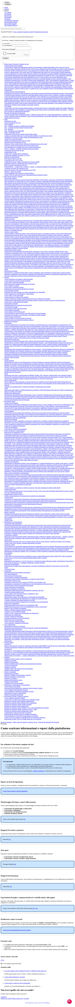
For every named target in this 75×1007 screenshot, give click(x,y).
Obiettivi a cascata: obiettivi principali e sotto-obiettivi (50, 538)
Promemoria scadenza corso (12, 580)
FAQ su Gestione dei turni (53, 224)
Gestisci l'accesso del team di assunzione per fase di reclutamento (49, 458)
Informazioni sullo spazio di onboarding (42, 445)
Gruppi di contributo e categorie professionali (46, 479)
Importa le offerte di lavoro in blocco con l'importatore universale (55, 457)
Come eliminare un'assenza (52, 245)
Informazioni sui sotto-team (23, 484)
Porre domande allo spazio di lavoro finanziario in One (32, 370)
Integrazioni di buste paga (11, 339)
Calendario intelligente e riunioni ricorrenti (32, 562)
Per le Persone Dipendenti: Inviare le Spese (22, 377)
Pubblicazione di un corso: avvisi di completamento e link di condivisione (25, 606)
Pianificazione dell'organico (12, 393)
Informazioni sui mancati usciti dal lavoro (27, 201)
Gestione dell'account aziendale (13, 65)
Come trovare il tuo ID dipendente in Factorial (45, 98)
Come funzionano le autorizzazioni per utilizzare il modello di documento (53, 422)
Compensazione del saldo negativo (45, 209)
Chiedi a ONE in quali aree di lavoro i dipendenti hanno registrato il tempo (25, 175)
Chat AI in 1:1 (31, 561)
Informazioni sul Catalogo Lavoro (14, 474)
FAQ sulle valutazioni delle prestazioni (48, 527)
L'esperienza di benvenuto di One (14, 150)
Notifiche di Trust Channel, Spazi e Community (18, 659)
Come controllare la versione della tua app (26, 109)
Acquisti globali (38, 647)
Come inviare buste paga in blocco (35, 406)
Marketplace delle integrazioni (13, 629)
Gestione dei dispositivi (11, 647)
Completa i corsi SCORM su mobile (14, 611)
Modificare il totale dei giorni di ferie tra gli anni (52, 263)
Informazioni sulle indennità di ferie (51, 240)
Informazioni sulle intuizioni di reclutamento (34, 450)
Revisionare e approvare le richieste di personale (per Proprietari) (46, 396)
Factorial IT (7, 644)
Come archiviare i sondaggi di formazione (16, 623)
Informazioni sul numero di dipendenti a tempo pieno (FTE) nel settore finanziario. (39, 368)
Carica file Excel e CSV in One (13, 160)
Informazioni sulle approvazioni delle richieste (17, 445)
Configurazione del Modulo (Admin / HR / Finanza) (33, 375)
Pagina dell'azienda (39, 444)
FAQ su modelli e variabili (45, 421)
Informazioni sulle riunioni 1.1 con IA (15, 561)
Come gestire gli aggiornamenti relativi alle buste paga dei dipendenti (38, 325)
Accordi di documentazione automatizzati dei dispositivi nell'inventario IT (45, 652)
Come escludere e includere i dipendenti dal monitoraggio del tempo (45, 181)
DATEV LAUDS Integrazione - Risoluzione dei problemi (32, 346)
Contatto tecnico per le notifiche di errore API (43, 88)
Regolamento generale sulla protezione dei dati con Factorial (39, 442)
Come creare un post (10, 556)
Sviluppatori (46, 647)
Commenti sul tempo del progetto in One (16, 168)
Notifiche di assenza (10, 667)
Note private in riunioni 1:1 (12, 562)
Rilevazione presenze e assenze (13, 176)
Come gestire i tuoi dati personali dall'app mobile (18, 108)
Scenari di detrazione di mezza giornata (34, 276)
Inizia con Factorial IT (10, 646)
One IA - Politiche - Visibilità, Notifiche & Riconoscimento (21, 149)
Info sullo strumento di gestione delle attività (47, 488)
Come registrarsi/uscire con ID (46, 184)
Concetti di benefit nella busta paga (30, 356)
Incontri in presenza (40, 561)
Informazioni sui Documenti (12, 404)
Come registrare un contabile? (22, 331)
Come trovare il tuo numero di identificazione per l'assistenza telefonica (24, 717)
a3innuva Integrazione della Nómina (38, 341)
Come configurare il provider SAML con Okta (40, 70)
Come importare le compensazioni (58, 325)
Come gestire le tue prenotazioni (13, 491)
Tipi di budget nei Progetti (11, 310)
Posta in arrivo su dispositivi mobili (49, 109)
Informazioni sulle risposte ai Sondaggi (50, 548)
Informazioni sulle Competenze (37, 536)
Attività (6, 486)
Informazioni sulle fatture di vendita (53, 390)
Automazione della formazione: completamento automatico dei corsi (24, 590)
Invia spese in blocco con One (13, 158)
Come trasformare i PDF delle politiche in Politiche (44, 409)
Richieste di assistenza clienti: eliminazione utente (18, 711)
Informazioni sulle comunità (50, 556)
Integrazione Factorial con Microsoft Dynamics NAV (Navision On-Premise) (46, 637)
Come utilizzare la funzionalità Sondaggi (16, 546)
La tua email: (6, 43)
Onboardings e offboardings (66, 646)
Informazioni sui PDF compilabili (14, 421)
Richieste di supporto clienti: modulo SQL (16, 706)
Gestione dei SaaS (52, 646)
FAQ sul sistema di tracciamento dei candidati (25, 447)
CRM (6, 388)
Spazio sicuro (8, 540)
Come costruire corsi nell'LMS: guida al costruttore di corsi (21, 593)
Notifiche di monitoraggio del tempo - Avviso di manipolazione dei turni (36, 205)
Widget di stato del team (34, 199)
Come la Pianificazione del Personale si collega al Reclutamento (51, 398)
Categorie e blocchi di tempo (56, 207)
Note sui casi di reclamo (42, 541)
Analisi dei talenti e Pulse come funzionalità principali (57, 528)
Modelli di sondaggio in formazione (14, 589)
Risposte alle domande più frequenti (14, 113)
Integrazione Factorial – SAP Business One (44, 639)
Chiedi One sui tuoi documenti (13, 139)
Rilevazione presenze (10, 178)
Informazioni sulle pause (41, 32)
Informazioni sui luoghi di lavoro (45, 75)
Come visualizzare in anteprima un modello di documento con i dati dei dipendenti (28, 424)
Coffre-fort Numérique (10, 427)
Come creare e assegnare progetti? (14, 282)
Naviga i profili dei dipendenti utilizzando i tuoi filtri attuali (25, 483)
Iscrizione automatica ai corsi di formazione (16, 618)
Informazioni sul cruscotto (11, 93)
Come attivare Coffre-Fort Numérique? (15, 429)
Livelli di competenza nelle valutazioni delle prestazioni (53, 530)
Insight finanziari (9, 360)
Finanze (6, 359)
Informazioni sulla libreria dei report (14, 514)
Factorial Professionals (37, 331)
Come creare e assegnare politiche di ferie (52, 251)
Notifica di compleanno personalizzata (15, 510)
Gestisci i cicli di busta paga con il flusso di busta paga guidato (31, 338)
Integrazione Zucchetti (10, 341)
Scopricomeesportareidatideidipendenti (15, 791)
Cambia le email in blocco (21, 88)
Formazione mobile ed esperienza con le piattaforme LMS (21, 605)
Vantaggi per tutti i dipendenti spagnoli (51, 356)
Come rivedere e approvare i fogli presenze (52, 180)
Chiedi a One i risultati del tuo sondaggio (16, 153)
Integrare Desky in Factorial (49, 636)
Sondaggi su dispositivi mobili (50, 551)
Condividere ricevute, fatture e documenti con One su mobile (22, 162)
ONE (6, 119)
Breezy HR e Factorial (10, 636)
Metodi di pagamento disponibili (13, 694)
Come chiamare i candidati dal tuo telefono (35, 453)
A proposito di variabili (30, 421)
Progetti (6, 277)
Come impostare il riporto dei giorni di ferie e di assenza (26, 259)
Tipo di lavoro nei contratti (61, 471)
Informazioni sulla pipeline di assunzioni (23, 435)
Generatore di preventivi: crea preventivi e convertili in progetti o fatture (25, 315)
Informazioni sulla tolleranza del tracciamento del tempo (20, 184)
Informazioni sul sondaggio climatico (15, 551)
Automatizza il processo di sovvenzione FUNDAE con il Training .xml (24, 582)
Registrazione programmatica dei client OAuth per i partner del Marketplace (26, 628)
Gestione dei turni (9, 219)
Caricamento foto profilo (11, 103)
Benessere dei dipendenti (11, 564)
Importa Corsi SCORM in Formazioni (15, 608)
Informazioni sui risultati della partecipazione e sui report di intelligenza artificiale (27, 566)
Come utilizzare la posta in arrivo (30, 439)
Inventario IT (8, 649)
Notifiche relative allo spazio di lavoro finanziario (18, 668)
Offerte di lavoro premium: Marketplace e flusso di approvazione (45, 455)
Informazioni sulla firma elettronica (14, 414)
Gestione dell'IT (9, 642)
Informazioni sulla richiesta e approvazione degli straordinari (21, 180)
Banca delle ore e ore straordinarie (60, 196)
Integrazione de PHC (56, 341)
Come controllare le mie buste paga (53, 404)
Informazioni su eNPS (32, 548)
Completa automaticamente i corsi (14, 592)
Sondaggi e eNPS (9, 545)
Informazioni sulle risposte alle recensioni (40, 525)
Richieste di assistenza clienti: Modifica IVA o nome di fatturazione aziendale (26, 708)
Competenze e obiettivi (11, 535)
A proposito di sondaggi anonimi (59, 549)
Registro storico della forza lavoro (14, 364)
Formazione (7, 571)
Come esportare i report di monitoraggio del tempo (24, 189)
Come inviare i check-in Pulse (60, 566)
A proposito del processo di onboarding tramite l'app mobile (50, 108)
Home (6, 7)
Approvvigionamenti (10, 380)
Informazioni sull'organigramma (55, 474)
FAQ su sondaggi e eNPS (33, 551)
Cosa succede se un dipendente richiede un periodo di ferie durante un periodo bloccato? (38, 237)
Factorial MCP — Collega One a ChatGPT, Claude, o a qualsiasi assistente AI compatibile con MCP (33, 166)
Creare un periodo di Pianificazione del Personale (46, 395)
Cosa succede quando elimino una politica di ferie (35, 254)
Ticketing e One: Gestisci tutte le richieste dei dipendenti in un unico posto (25, 144)
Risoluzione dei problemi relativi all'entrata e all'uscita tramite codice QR (31, 212)
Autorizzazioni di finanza (34, 504)
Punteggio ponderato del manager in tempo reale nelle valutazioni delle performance (28, 532)
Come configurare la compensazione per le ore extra (35, 196)
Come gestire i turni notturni (61, 222)
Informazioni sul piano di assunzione (25, 457)
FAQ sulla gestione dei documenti (21, 408)
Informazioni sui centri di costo (13, 362)
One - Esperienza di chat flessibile (14, 131)
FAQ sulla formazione (10, 574)
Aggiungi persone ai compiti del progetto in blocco (19, 320)
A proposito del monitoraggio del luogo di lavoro (42, 183)
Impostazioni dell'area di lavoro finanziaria (53, 367)
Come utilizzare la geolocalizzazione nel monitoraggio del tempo (40, 186)
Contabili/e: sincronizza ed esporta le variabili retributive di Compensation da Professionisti (38, 334)
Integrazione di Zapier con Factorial (14, 626)
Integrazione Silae (23, 341)
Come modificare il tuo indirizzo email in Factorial (52, 100)
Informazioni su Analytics (55, 517)
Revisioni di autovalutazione (51, 533)
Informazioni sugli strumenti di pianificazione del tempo (20, 227)
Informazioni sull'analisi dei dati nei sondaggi (41, 546)
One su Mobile (8, 124)
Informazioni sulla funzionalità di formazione (17, 572)
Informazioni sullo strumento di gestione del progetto (19, 284)
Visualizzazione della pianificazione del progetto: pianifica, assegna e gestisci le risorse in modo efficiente (34, 300)
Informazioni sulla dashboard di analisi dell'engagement (34, 549)
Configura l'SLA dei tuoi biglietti (13, 683)
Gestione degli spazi (10, 489)
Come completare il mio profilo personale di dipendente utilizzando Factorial (42, 93)
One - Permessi (8, 129)
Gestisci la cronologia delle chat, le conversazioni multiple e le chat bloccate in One (28, 136)
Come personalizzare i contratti (21, 468)
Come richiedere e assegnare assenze (15, 233)
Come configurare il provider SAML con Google (49, 69)
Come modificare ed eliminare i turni (18, 222)
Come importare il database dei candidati (57, 444)
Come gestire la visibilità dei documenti (42, 408)
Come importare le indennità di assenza (34, 261)
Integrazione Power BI (64, 636)
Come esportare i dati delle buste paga (37, 325)
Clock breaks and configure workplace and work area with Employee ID (35, 215)
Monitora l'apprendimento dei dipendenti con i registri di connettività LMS (25, 598)
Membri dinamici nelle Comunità (37, 558)
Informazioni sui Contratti (52, 463)
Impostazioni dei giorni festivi (18, 199)
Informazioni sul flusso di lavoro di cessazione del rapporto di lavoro (50, 509)
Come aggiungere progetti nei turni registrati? (17, 281)
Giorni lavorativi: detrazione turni (27, 274)
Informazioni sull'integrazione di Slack (61, 633)
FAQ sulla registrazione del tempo (33, 191)
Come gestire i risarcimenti (48, 326)
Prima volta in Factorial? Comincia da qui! (16, 64)
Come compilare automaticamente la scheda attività (58, 191)
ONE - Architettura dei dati (12, 132)
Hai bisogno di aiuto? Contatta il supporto (16, 696)
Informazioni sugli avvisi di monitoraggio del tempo (19, 193)
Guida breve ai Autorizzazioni (13, 499)
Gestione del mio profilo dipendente (14, 92)
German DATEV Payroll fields (59, 346)
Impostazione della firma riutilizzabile (15, 417)
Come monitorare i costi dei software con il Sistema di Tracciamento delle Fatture (37, 382)
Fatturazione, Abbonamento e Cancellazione (17, 685)
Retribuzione (8, 323)
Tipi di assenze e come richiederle (44, 246)
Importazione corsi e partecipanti (13, 595)
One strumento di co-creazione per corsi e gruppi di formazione (22, 147)
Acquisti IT (20, 646)
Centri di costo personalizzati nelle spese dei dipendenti (25, 367)
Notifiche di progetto (10, 660)
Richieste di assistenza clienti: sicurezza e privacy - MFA (20, 709)
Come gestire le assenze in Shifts (64, 225)
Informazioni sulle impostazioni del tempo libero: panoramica (22, 251)
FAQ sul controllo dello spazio (13, 492)
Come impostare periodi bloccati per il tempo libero (54, 237)
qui (24, 819)
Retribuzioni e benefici (10, 321)
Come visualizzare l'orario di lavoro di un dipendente (42, 101)
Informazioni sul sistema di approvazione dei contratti (19, 465)
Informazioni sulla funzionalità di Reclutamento (41, 434)
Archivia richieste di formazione (13, 616)
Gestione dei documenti (11, 403)
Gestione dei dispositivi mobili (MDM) (35, 646)
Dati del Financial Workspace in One (15, 142)
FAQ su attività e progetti (11, 285)
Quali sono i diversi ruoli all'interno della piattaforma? (53, 476)
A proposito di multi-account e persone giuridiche (53, 78)
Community (7, 554)
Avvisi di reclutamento (10, 665)
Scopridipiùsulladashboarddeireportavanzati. (17, 930)
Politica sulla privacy (18, 998)
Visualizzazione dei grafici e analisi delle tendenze (59, 364)
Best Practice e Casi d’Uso (38, 378)
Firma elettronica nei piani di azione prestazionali (31, 416)
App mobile (7, 106)
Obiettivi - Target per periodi (12, 171)
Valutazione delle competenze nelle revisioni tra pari (19, 538)
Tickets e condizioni (10, 672)
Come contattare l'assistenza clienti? (23, 32)
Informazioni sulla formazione (13, 576)
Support (6, 9)
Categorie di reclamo (56, 541)
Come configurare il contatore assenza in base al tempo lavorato (41, 253)
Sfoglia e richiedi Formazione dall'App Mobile (17, 610)
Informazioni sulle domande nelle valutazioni (23, 527)
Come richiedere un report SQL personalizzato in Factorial (21, 716)
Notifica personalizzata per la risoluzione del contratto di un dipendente (24, 496)
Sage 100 (12, 346)
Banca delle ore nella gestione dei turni (51, 228)
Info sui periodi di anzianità (29, 256)
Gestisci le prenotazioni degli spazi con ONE (17, 140)
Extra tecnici (49, 378)
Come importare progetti (11, 290)
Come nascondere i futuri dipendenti (27, 476)
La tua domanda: (7, 45)
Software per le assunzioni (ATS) (14, 432)
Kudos (6, 567)
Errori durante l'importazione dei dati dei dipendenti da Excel (21, 77)
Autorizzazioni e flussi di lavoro (13, 494)
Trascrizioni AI (69, 561)
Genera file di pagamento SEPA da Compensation (40, 333)
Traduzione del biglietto (11, 681)
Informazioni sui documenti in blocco (31, 404)
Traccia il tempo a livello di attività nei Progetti (17, 318)
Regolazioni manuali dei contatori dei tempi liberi (24, 263)
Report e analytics (9, 512)
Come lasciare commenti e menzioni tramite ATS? (47, 437)
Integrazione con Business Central (14, 637)
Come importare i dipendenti (12, 82)
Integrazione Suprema (32, 631)
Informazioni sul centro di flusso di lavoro (45, 507)
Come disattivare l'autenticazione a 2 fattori (61, 80)
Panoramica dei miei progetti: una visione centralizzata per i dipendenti (24, 292)
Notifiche (7, 657)
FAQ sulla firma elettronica (54, 414)
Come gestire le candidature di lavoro (59, 453)
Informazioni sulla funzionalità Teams (35, 474)
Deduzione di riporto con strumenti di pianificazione (52, 274)
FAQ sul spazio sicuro (28, 541)
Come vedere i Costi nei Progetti (13, 295)
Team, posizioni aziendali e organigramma (16, 473)
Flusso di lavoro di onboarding (22, 509)
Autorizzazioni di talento (47, 502)
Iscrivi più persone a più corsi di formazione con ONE (20, 170)
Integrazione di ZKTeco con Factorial (49, 631)
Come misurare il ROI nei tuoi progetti (15, 308)
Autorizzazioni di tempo (32, 502)
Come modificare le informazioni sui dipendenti (22, 83)
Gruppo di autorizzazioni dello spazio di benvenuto (41, 501)
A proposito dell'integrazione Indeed (14, 631)
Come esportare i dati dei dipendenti (60, 72)
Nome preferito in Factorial (65, 101)
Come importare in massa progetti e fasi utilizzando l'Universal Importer (25, 313)
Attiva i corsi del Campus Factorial (14, 621)
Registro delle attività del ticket (13, 680)
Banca (20, 386)
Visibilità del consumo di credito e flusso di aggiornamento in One (23, 137)
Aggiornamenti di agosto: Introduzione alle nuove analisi (50, 515)
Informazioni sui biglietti (11, 673)
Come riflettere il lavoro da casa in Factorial (35, 207)
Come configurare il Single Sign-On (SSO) (22, 69)
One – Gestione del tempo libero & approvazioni (18, 127)
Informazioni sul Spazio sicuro (13, 541)
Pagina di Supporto (6, 722)
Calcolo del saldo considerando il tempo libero (52, 206)
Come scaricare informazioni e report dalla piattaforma (42, 116)
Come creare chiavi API (26, 72)
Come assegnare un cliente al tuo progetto (16, 297)
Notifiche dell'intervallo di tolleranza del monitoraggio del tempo (23, 664)
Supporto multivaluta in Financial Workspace (57, 362)
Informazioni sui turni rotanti (23, 225)
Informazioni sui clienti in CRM (33, 390)
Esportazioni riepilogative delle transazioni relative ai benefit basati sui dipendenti (27, 354)
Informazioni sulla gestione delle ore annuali (33, 466)
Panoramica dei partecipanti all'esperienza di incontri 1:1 (20, 530)
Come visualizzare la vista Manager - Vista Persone (19, 294)
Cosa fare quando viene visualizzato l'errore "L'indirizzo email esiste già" (25, 114)
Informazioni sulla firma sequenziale (56, 416)
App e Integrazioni (9, 624)
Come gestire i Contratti (66, 463)
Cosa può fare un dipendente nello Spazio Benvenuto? (37, 82)
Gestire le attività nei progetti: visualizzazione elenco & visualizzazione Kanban (27, 298)
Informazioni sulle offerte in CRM (14, 390)
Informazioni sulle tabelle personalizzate (24, 75)
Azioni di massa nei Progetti (12, 316)
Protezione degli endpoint (25, 647)
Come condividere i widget (47, 514)
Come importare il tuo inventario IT (22, 650)
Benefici (6, 347)
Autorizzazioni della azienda (62, 502)
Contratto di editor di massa (39, 468)
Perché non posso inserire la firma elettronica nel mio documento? (51, 413)
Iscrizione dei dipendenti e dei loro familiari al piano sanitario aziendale (46, 352)
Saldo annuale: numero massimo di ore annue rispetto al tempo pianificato (40, 194)
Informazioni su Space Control (64, 491)
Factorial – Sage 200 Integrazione (48, 342)
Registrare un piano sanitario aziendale (36, 351)
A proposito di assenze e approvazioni (53, 233)
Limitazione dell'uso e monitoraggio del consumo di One (20, 163)
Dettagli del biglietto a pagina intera (14, 677)
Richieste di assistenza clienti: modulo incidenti (17, 704)
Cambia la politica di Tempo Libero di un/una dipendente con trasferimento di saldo (35, 266)
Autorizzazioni (8, 497)
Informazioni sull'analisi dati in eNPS (15, 548)
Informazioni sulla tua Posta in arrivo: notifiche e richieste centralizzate (51, 95)
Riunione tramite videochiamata (56, 561)
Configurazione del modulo (43, 386)
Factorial (26, 998)
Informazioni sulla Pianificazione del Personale (17, 395)
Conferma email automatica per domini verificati (25, 105)
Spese (6, 373)
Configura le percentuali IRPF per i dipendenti (26, 87)
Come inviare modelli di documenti (21, 422)
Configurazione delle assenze (12, 250)
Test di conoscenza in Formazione (14, 587)
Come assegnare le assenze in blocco (15, 243)
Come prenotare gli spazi (30, 491)
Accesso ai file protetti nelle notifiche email (16, 409)
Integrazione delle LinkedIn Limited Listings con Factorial (41, 634)
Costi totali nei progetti (10, 307)
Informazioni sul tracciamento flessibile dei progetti (19, 289)
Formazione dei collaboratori (12, 615)
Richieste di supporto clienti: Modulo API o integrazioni (20, 703)
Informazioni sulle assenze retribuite (30, 241)
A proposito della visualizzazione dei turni (45, 220)
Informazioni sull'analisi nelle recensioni (15, 525)
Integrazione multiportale (15, 453)
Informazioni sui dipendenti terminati (15, 463)
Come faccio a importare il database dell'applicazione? (24, 440)
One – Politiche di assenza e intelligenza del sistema (19, 126)
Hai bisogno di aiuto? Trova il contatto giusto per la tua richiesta (22, 719)
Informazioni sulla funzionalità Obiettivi (15, 536)
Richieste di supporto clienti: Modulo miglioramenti (19, 701)
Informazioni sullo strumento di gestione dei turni (18, 220)
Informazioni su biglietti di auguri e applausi (29, 556)
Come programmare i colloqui (38, 448)
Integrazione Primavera (31, 342)
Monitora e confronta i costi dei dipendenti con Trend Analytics (22, 365)
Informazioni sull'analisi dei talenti (31, 528)
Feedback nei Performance (35, 533)
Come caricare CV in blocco (56, 450)
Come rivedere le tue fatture (12, 686)
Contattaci (4, 997)
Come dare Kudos (9, 569)
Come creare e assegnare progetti (13, 287)
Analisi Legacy (8, 520)
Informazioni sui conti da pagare (33, 383)
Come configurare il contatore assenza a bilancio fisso (52, 256)
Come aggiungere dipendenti (63, 75)
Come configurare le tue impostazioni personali (49, 96)
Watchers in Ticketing (10, 678)
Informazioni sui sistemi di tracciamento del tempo (53, 189)
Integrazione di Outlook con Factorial (39, 633)
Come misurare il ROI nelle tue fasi (14, 312)
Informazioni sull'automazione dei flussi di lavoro (18, 507)
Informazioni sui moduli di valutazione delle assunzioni (55, 447)
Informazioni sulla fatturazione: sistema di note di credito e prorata (23, 688)
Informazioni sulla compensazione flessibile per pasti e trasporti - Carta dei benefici (28, 349)
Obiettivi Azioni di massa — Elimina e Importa (59, 536)
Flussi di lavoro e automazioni (13, 505)
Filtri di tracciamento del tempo (27, 210)
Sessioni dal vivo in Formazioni (13, 620)
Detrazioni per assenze (10, 271)
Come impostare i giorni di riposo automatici (32, 224)
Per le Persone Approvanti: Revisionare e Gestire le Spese (51, 377)
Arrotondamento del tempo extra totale (20, 214)
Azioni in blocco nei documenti (63, 408)
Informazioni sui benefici (55, 351)
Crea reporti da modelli (41, 517)
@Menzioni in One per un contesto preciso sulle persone (20, 134)
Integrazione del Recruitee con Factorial (29, 636)
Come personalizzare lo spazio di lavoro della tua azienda (20, 74)
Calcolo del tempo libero (49, 259)
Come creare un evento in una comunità (15, 558)
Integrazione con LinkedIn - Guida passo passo (18, 639)
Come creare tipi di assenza (34, 233)
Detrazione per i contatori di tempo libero (16, 272)
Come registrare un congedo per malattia (22, 246)
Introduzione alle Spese (11, 375)
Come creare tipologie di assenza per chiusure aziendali (57, 241)
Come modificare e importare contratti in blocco (49, 465)
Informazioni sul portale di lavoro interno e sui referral (51, 435)
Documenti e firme (9, 401)
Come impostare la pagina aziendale (48, 74)
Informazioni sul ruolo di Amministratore (52, 499)
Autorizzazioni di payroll (20, 504)
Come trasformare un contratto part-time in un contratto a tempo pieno (43, 470)
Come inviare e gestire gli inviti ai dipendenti (17, 983)
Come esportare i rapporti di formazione (15, 577)
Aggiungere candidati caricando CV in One (17, 155)
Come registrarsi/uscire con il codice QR (42, 188)
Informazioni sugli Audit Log (41, 72)
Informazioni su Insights (32, 514)
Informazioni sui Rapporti (26, 515)
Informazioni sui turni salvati (45, 227)
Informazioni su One (10, 121)
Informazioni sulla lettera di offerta (50, 440)
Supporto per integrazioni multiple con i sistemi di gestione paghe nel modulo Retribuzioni (38, 343)
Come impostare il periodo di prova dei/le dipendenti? (44, 478)
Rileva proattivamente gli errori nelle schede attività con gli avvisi (43, 204)
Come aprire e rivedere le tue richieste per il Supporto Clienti (21, 699)
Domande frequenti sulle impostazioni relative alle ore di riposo (22, 258)
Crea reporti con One (28, 517)
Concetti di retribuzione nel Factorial (14, 325)
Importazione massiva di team (24, 479)
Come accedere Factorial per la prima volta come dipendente (36, 103)
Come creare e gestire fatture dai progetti (16, 302)
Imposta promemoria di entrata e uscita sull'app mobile (45, 202)
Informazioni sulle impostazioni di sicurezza (26, 78)
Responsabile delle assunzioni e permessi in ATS (18, 437)
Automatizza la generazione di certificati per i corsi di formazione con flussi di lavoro (28, 584)
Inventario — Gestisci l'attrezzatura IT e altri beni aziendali (31, 655)
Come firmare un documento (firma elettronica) (18, 413)
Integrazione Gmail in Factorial (19, 633)
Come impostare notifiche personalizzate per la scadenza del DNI (45, 510)
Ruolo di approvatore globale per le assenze (38, 243)
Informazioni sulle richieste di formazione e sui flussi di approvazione (24, 579)
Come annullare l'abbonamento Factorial (16, 690)
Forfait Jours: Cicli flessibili (30, 264)
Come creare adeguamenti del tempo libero (26, 237)
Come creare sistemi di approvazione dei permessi (38, 235)
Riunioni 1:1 (8, 559)
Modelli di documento (10, 419)
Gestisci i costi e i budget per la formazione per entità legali (21, 613)
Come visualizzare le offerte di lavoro (23, 444)
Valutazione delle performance (13, 523)
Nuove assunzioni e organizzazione (14, 430)
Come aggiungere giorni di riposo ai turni (41, 222)
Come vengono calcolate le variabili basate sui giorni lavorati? (44, 336)
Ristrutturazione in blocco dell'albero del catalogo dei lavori (35, 481)
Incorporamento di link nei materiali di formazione (18, 585)
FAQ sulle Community (65, 556)
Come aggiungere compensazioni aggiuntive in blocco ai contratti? (46, 328)
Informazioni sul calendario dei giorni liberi (27, 240)
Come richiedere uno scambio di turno (43, 225)
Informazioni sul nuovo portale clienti (15, 693)
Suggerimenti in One (10, 152)
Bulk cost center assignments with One (15, 165)
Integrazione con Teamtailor (66, 634)
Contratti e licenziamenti (11, 461)
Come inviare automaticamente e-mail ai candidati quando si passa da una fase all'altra (38, 451)
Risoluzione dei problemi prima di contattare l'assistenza (20, 714)
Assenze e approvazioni (11, 232)
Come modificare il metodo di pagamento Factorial (19, 691)
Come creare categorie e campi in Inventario (61, 655)
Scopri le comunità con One (12, 122)
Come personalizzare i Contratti (35, 463)
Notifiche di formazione (11, 662)
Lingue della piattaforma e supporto (57, 114)
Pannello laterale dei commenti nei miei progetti (18, 305)
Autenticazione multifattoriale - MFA (38, 80)
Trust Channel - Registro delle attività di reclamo (27, 543)
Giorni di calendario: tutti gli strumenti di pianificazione (44, 272)
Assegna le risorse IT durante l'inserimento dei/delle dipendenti (29, 654)
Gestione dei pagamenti (11, 386)
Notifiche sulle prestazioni (11, 670)
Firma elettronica (9, 411)
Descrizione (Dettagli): (8, 49)
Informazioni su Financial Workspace (33, 362)
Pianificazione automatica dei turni (30, 228)
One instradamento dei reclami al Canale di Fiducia (19, 173)
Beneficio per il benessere (17, 351)
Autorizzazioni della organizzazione (14, 502)
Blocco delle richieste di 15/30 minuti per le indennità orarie (26, 245)
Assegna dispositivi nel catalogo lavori (44, 650)
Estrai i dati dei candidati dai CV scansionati (17, 458)
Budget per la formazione (11, 603)
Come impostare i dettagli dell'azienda (44, 67)
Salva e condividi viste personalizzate (51, 87)
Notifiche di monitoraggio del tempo (19, 202)
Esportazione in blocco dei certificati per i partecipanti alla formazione (24, 597)
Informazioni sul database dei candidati (15, 434)
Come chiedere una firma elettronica (35, 414)
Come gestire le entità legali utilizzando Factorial (18, 67)
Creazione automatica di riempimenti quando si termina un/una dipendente (32, 471)
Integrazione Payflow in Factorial (14, 634)
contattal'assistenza (38, 771)
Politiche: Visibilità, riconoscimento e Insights (17, 675)
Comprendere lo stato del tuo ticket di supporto (17, 712)
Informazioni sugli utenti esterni (31, 499)
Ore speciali (65, 194)
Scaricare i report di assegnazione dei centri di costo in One (21, 145)
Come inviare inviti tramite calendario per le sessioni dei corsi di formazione (26, 602)
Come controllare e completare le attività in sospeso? (19, 488)
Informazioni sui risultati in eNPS (64, 546)
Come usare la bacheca (47, 439)
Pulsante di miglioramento (11, 157)
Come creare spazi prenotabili (46, 491)
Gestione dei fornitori (28, 386)
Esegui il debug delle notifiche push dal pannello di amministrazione (34, 85)
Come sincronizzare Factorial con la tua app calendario (20, 96)
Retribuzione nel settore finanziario (34, 364)
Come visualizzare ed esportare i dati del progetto (18, 279)
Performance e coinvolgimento (13, 522)
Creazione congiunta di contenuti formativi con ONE (19, 600)
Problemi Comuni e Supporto (21, 378)
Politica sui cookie (6, 998)
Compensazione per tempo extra (44, 193)
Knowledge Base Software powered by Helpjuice (37, 1002)
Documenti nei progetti (11, 303)
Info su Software (9, 382)
